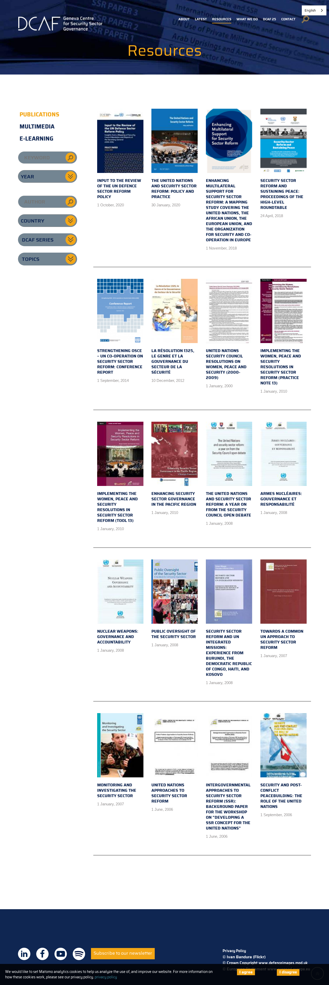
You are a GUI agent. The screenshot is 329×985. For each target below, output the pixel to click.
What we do (247, 19)
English (310, 10)
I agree (246, 972)
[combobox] (314, 10)
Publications (39, 114)
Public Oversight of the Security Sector (173, 634)
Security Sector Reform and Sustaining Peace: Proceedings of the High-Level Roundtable (281, 194)
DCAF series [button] (37, 240)
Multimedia (37, 126)
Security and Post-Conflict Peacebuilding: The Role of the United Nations (281, 796)
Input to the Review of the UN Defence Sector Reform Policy (119, 188)
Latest (201, 19)
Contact (288, 19)
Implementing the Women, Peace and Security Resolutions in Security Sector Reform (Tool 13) (117, 507)
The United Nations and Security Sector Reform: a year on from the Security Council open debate (228, 504)
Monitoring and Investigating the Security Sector (116, 790)
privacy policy (106, 977)
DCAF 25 (269, 19)
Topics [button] (30, 259)
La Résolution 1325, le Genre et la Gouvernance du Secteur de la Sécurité (172, 361)
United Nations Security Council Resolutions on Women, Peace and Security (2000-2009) (226, 364)
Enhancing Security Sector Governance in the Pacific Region (173, 499)
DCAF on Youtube (60, 954)
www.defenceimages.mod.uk (283, 963)
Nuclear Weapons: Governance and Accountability (117, 636)
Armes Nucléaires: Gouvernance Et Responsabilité (281, 499)
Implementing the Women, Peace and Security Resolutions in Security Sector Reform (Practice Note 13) (280, 366)
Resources (221, 19)
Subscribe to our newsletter (123, 953)
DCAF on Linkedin (24, 954)
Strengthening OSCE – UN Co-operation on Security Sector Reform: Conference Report (120, 361)
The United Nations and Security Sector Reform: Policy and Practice (174, 188)
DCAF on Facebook (42, 954)
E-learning (36, 138)
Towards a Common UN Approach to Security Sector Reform (281, 639)
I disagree (288, 972)
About (184, 19)
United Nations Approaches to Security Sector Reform (169, 793)
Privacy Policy (234, 951)
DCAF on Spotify (79, 954)
